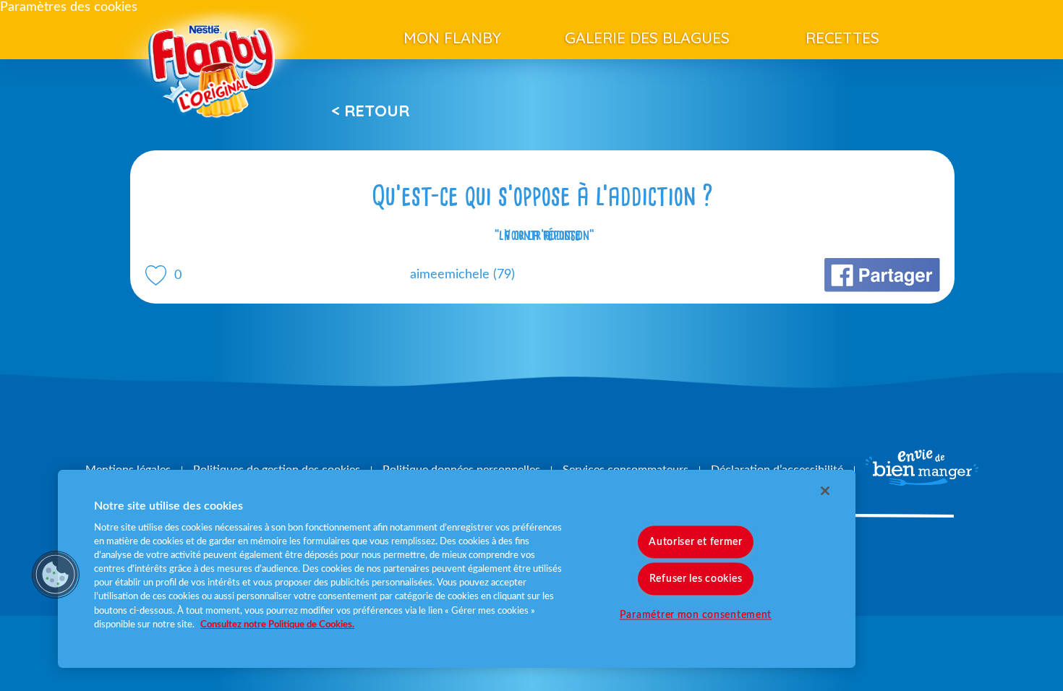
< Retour (370, 110)
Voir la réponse (542, 235)
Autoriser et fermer (696, 541)
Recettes (842, 37)
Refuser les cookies (696, 578)
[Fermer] (825, 491)
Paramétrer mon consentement (696, 614)
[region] (456, 569)
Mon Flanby (452, 37)
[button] (56, 574)
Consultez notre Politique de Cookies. (277, 624)
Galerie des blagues (647, 37)
